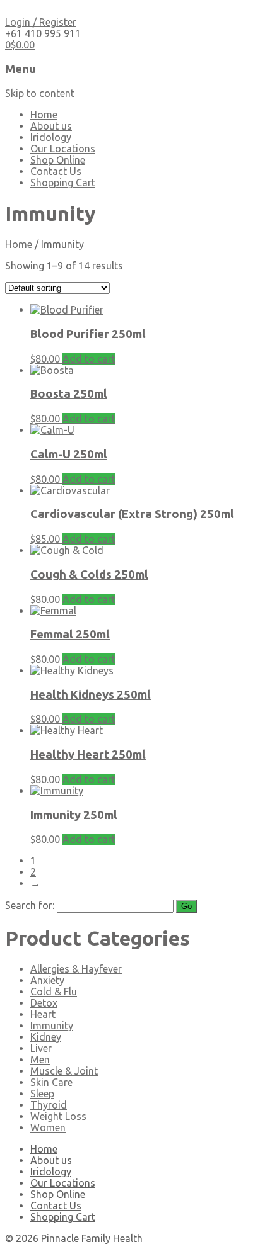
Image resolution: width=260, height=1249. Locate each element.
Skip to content (39, 93)
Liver (41, 1048)
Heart (43, 1014)
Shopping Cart (62, 182)
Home (43, 114)
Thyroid (48, 1105)
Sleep (42, 1093)
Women (48, 1127)
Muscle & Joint (64, 1071)
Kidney (45, 1037)
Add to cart (88, 359)
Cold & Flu (53, 991)
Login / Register (40, 22)
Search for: (29, 905)
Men (40, 1059)
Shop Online (57, 160)
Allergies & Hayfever (76, 969)
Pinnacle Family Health (92, 1238)
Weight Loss (58, 1116)
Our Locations (62, 148)
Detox (43, 1003)
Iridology (50, 137)
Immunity (51, 1025)
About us (51, 126)
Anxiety (47, 980)
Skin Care (51, 1082)
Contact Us (55, 171)
